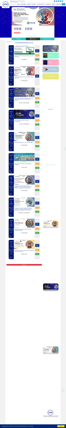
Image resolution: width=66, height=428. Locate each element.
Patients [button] (53, 4)
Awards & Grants (41, 4)
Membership (58, 4)
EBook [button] (50, 62)
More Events (24, 264)
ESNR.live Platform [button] (53, 69)
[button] (24, 55)
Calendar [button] (29, 4)
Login (63, 4)
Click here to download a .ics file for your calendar (11, 57)
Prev (13, 22)
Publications (48, 4)
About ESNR (23, 4)
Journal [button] (50, 55)
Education (34, 4)
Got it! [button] (61, 426)
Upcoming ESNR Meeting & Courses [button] (24, 42)
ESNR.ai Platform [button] (52, 76)
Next (53, 22)
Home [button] (18, 4)
